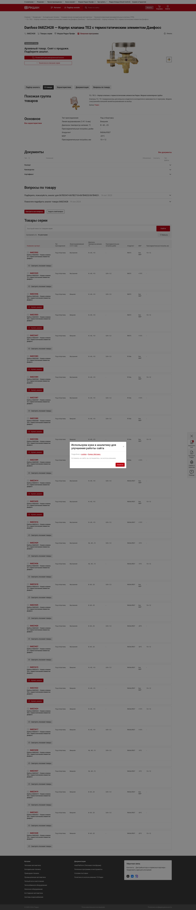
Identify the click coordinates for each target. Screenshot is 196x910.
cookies (83, 454)
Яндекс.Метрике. (94, 454)
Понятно (120, 465)
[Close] (124, 446)
